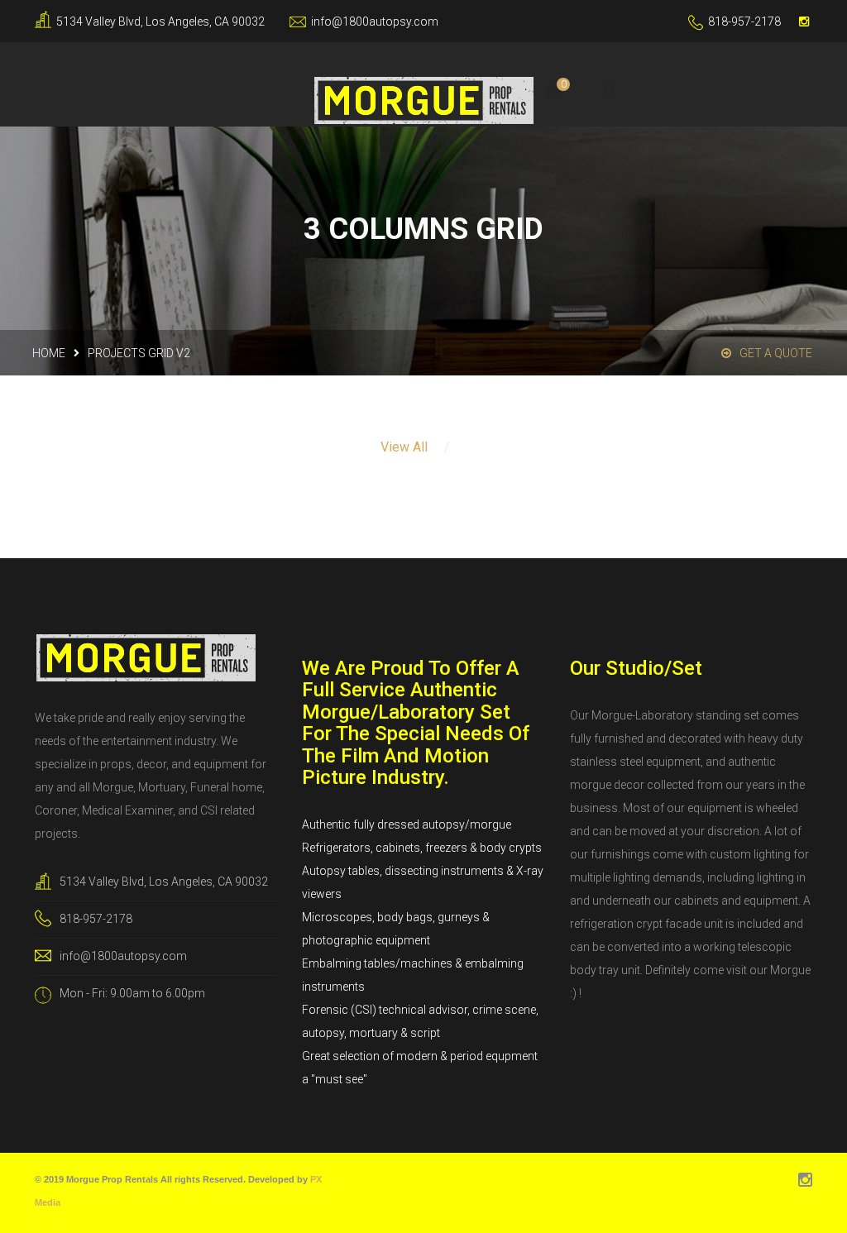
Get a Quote (775, 353)
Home (48, 353)
